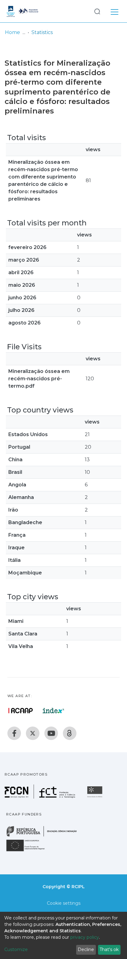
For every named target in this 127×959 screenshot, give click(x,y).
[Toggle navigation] (114, 11)
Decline (86, 949)
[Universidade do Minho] (95, 797)
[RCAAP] (69, 733)
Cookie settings (63, 903)
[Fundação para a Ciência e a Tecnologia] (41, 797)
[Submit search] (97, 11)
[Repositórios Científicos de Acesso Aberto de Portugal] (20, 710)
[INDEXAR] (53, 710)
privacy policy (84, 937)
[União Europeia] (29, 851)
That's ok (109, 949)
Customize (16, 949)
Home (12, 32)
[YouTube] (51, 733)
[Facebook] (14, 733)
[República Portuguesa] (44, 836)
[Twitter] (32, 733)
